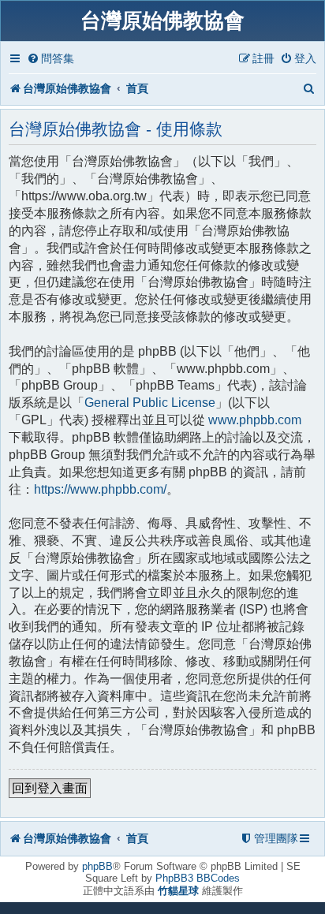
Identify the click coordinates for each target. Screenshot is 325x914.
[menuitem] (50, 59)
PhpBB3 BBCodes (197, 878)
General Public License (149, 402)
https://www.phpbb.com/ (100, 489)
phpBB (97, 866)
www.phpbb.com (254, 420)
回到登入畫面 (50, 788)
